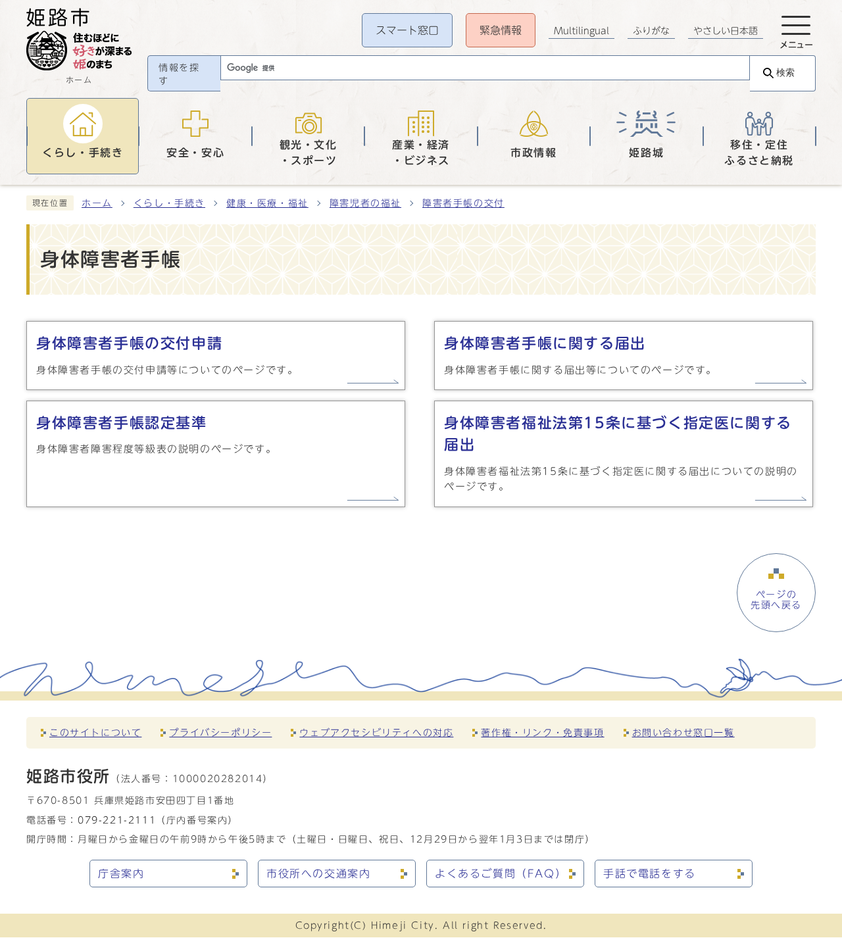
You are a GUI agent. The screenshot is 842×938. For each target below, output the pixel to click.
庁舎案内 (121, 873)
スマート (407, 30)
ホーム (97, 203)
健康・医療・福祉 (267, 203)
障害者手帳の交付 (463, 203)
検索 (785, 73)
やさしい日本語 (725, 31)
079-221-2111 (117, 820)
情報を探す (179, 74)
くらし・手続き (169, 203)
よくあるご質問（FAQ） (500, 873)
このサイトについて (95, 732)
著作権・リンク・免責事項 (542, 732)
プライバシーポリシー (220, 732)
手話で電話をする (649, 873)
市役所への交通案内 (318, 873)
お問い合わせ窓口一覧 (683, 732)
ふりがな (651, 31)
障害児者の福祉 (365, 203)
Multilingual (581, 31)
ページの (776, 600)
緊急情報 (501, 30)
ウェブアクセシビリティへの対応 (376, 732)
